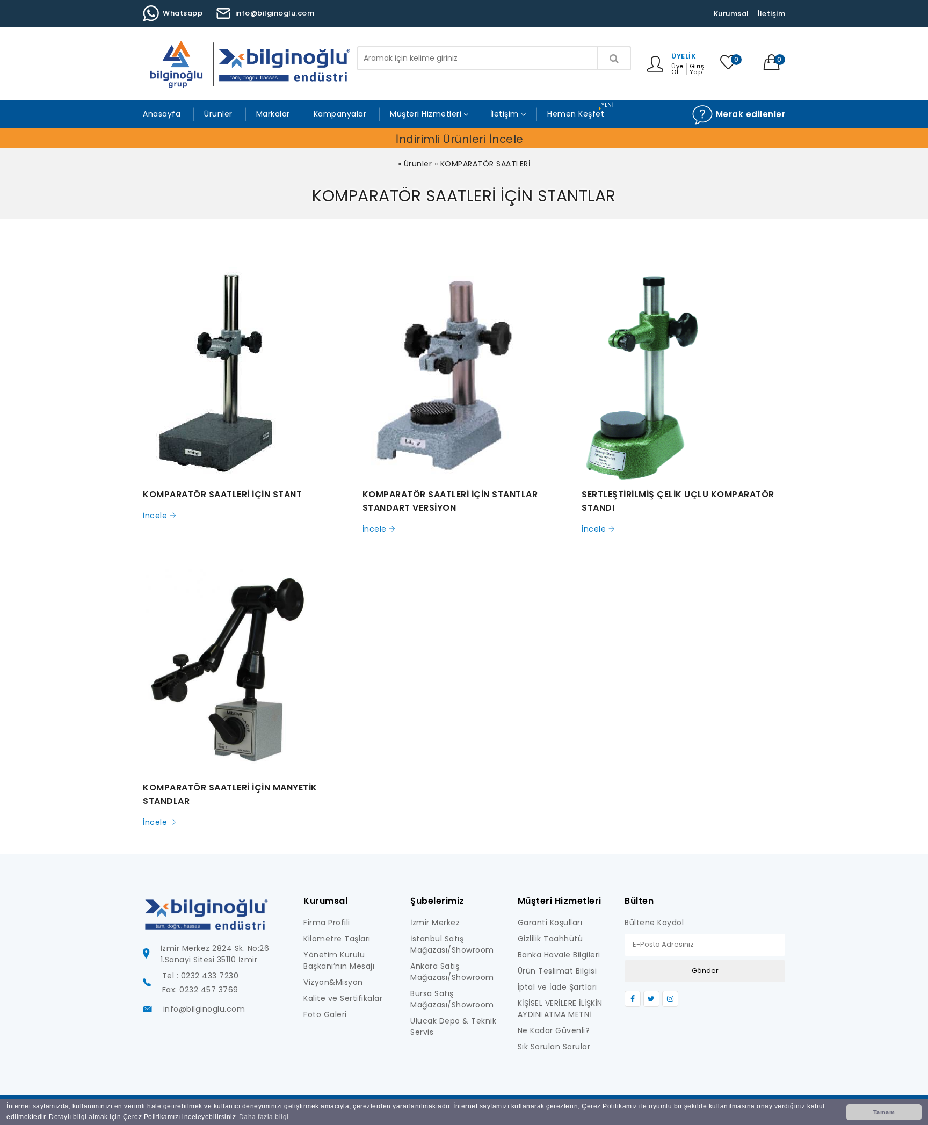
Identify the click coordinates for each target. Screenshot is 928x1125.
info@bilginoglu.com (275, 13)
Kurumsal (731, 13)
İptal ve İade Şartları (557, 987)
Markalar (273, 113)
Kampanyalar (340, 113)
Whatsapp (182, 13)
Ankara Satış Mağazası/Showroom (452, 972)
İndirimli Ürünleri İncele (460, 139)
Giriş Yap (697, 69)
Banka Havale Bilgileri (559, 954)
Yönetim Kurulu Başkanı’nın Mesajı (338, 960)
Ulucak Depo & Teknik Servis (453, 1026)
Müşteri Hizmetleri (425, 113)
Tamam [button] (884, 1112)
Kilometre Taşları (337, 938)
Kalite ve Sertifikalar (342, 998)
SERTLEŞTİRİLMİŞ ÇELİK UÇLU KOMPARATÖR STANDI (678, 501)
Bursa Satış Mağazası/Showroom (452, 999)
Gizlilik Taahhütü (550, 938)
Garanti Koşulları (550, 922)
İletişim (771, 13)
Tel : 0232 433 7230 (200, 975)
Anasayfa (161, 113)
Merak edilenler (749, 114)
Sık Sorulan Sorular (554, 1046)
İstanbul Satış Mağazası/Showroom (452, 944)
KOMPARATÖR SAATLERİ (485, 163)
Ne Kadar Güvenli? (554, 1030)
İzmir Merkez (435, 922)
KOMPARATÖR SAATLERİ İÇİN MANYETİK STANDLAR (230, 794)
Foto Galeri (325, 1014)
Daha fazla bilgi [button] (264, 1117)
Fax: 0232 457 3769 (200, 989)
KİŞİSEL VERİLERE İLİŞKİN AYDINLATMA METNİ (560, 1009)
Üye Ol (677, 69)
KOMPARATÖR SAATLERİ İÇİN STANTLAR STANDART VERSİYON (450, 501)
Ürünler (218, 113)
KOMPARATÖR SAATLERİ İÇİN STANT (222, 494)
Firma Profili (326, 922)
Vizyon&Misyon (333, 982)
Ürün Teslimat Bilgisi (557, 971)
